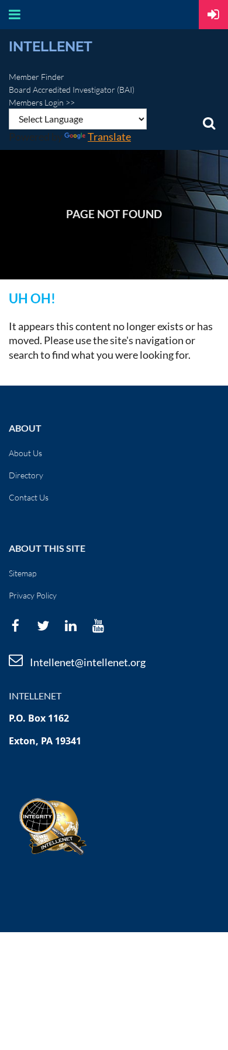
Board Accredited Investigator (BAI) (71, 89)
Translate (109, 136)
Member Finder (36, 77)
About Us (25, 453)
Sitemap (22, 573)
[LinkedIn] (70, 625)
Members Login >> (42, 102)
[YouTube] (98, 625)
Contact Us (29, 497)
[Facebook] (15, 625)
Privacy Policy (33, 595)
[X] (43, 625)
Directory (26, 475)
